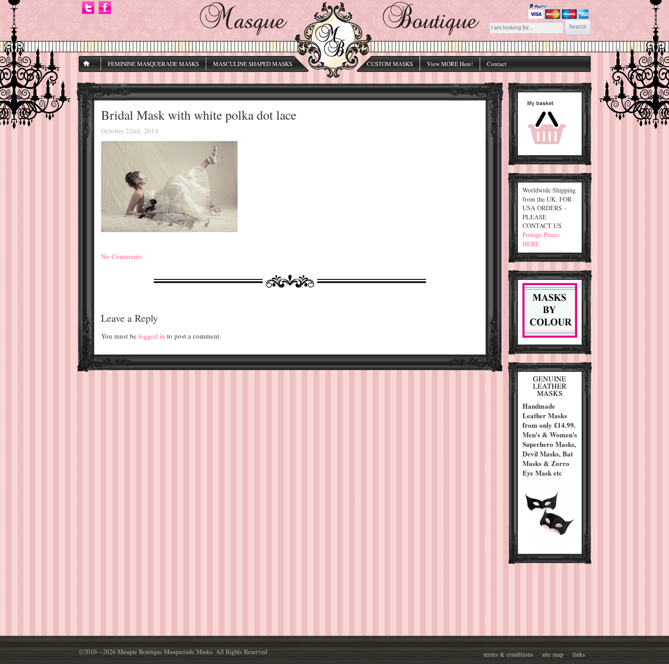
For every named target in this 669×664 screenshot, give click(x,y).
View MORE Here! (450, 64)
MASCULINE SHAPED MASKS (252, 64)
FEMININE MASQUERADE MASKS (153, 64)
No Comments (121, 256)
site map (552, 654)
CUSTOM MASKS (390, 64)
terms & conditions (508, 654)
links (579, 654)
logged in (151, 335)
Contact (497, 64)
